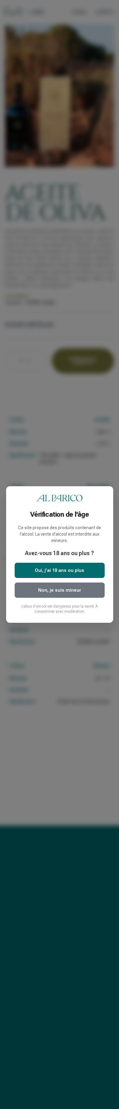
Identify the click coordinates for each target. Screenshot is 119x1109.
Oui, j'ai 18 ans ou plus (59, 570)
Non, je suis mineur (59, 590)
